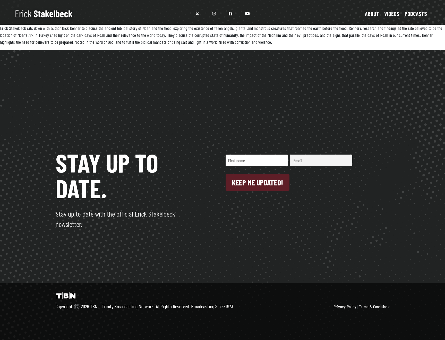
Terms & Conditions (374, 306)
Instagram (214, 14)
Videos (391, 13)
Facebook (230, 14)
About (372, 13)
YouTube (247, 14)
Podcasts (416, 13)
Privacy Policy (344, 306)
